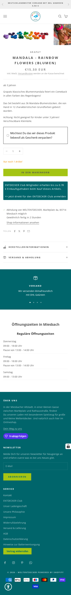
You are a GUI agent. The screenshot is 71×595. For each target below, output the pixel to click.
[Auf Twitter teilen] (19, 231)
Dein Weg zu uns (12, 428)
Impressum (9, 517)
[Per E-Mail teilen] (28, 231)
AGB (5, 533)
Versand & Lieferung (14, 528)
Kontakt (7, 495)
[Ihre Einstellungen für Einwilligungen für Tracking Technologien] (68, 446)
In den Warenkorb (35, 172)
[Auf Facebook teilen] (14, 231)
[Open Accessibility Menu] (8, 586)
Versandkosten (25, 73)
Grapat (35, 51)
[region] (35, 286)
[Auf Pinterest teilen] (24, 231)
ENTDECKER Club (12, 500)
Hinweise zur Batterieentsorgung (21, 544)
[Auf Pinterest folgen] (22, 562)
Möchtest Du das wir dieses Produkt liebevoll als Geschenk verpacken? (32, 135)
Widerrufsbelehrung (14, 522)
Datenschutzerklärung (15, 539)
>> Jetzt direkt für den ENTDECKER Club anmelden (35, 196)
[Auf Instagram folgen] (13, 562)
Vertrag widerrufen (17, 551)
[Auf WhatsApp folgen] (30, 562)
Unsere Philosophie (14, 511)
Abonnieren (17, 476)
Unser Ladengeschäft (15, 506)
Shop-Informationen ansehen (23, 222)
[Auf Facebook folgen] (5, 562)
